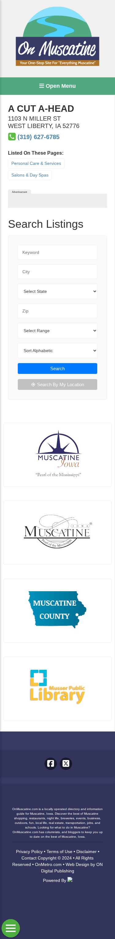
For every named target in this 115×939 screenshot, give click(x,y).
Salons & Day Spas (29, 175)
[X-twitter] (66, 764)
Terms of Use (59, 851)
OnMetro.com (48, 864)
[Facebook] (50, 764)
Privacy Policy (29, 851)
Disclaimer (86, 851)
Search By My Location (60, 384)
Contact (28, 858)
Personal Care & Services (36, 163)
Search (57, 368)
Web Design (77, 864)
